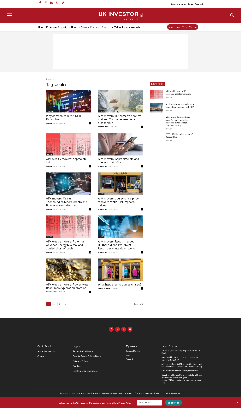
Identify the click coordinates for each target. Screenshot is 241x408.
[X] (57, 3)
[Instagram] (46, 3)
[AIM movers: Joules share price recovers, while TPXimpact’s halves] (120, 183)
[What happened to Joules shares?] (120, 269)
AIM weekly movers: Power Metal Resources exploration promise (67, 286)
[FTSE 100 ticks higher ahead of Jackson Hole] (156, 137)
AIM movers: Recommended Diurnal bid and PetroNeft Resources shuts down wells (116, 245)
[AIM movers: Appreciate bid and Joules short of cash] (120, 144)
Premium (50, 111)
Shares (101, 111)
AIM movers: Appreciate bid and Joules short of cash (118, 160)
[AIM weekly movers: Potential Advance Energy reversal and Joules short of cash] (68, 226)
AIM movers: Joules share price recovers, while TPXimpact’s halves (118, 202)
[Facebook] (40, 3)
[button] (232, 15)
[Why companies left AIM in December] (68, 101)
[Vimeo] (62, 3)
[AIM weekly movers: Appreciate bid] (68, 144)
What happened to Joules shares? (119, 284)
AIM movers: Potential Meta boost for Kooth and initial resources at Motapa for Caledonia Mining (182, 365)
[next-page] (65, 304)
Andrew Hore (51, 123)
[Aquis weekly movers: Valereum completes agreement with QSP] (156, 107)
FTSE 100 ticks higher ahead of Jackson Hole (180, 370)
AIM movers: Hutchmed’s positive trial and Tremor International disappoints (119, 119)
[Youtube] (129, 329)
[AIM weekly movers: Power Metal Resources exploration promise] (68, 269)
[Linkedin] (51, 3)
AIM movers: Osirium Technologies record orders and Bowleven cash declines (66, 202)
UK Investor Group (70, 393)
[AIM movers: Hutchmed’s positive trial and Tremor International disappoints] (120, 101)
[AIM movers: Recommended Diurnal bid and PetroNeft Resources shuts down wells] (120, 226)
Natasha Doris (104, 288)
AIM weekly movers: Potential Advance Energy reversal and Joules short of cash (65, 245)
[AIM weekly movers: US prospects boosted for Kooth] (156, 94)
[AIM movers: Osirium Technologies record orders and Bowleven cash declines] (68, 183)
